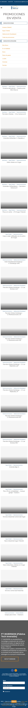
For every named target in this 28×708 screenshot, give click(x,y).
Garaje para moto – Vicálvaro (14, 614)
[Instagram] (15, 670)
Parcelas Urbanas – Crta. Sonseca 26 (14, 114)
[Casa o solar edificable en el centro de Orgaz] (14, 224)
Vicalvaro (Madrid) (6, 27)
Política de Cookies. (20, 702)
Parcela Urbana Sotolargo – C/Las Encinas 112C (14, 288)
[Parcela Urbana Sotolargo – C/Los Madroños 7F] (14, 378)
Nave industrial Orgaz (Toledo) (14, 541)
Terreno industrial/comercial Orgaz (14, 517)
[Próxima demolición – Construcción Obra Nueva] (14, 76)
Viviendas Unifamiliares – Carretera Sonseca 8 (14, 187)
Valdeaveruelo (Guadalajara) (9, 34)
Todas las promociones (8, 37)
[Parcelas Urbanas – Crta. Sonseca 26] (14, 102)
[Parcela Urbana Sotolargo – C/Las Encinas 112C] (14, 275)
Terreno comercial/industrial (14, 590)
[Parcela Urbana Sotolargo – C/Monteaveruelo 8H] (14, 403)
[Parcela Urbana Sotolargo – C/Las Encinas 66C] (14, 429)
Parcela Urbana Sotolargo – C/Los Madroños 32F (14, 365)
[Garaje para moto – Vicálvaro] (14, 602)
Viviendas (4, 62)
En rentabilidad (6, 48)
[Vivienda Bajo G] (14, 455)
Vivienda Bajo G (14, 467)
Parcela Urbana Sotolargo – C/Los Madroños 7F (14, 390)
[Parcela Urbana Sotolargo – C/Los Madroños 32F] (14, 352)
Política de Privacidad (7, 705)
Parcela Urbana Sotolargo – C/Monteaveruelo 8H (14, 416)
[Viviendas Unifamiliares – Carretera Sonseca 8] (14, 174)
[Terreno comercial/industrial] (14, 578)
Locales (4, 58)
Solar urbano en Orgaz (14, 162)
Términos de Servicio (20, 705)
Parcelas (4, 65)
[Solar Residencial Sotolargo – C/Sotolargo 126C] (14, 249)
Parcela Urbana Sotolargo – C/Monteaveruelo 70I (14, 313)
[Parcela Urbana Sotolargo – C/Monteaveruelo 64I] (14, 326)
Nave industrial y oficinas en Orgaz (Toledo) (14, 565)
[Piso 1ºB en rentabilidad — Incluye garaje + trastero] (14, 479)
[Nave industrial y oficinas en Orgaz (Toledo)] (14, 553)
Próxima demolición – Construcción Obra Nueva (14, 89)
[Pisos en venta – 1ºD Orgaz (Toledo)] (14, 200)
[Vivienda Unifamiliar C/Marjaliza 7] (14, 126)
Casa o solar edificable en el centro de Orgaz (14, 236)
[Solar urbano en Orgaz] (14, 150)
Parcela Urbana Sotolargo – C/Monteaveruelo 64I (14, 339)
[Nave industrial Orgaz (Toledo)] (14, 528)
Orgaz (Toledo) (6, 30)
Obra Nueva (5, 45)
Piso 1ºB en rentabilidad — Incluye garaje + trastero (14, 491)
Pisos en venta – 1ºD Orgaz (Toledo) (14, 212)
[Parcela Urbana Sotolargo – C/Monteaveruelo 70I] (14, 301)
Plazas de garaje (6, 55)
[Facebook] (12, 670)
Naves (3, 52)
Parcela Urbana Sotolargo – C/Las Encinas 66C (14, 442)
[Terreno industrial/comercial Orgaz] (14, 504)
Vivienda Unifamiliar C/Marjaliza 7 (14, 138)
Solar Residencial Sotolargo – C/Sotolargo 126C (14, 262)
